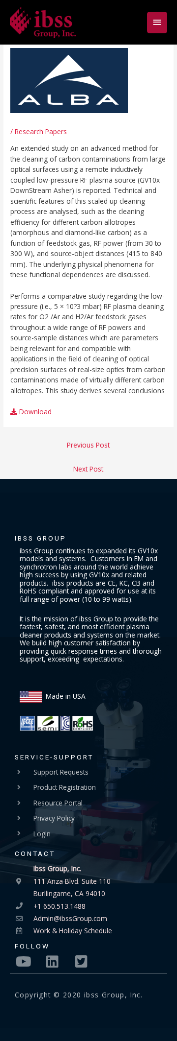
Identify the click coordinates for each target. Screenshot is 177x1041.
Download (34, 411)
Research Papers (41, 131)
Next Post (88, 468)
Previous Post (88, 445)
